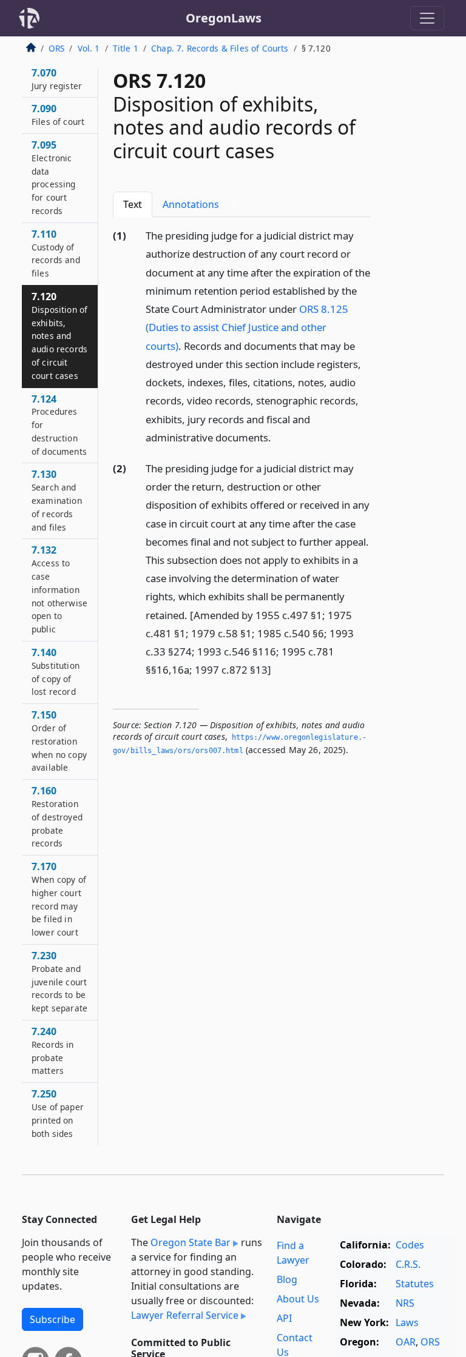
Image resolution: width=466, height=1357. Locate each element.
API (284, 1318)
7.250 (58, 1113)
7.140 (55, 671)
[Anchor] (278, 437)
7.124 (59, 424)
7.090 (58, 114)
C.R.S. (408, 1264)
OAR (406, 1342)
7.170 (59, 899)
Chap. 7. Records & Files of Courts (219, 48)
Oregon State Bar (190, 1242)
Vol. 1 (89, 48)
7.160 (57, 816)
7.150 (59, 740)
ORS (56, 48)
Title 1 (125, 48)
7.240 (53, 1050)
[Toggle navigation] (427, 18)
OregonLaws (224, 18)
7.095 (54, 177)
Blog (287, 1279)
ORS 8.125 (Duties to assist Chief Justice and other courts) (247, 327)
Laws (407, 1322)
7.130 (57, 499)
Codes (410, 1244)
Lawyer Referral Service (184, 1315)
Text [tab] (132, 204)
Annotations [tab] (199, 204)
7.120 (59, 335)
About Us (298, 1298)
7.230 (59, 981)
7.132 (59, 589)
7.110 (56, 253)
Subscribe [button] (52, 1319)
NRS (405, 1303)
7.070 (57, 79)
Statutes (415, 1283)
